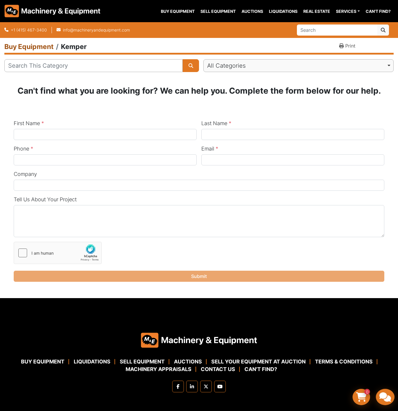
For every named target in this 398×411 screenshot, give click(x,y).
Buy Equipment (178, 11)
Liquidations (283, 11)
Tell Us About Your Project (45, 199)
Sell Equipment (218, 11)
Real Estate (316, 11)
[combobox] (298, 65)
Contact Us (218, 369)
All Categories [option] (226, 65)
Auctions (252, 11)
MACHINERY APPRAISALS (158, 369)
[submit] (383, 30)
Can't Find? (378, 11)
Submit (199, 276)
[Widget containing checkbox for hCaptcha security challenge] (58, 253)
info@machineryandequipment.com (96, 29)
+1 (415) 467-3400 (29, 29)
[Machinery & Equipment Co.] (199, 340)
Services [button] (346, 11)
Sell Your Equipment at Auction (258, 361)
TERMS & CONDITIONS (344, 361)
